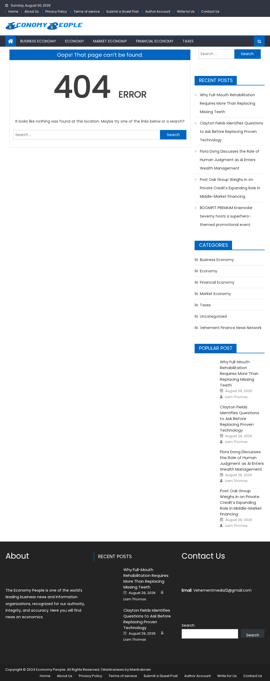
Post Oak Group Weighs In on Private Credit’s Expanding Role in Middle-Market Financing (230, 188)
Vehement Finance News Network (231, 327)
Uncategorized (213, 316)
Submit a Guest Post (122, 11)
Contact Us (210, 11)
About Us (32, 11)
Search (188, 625)
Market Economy (110, 41)
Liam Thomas (236, 397)
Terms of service (87, 11)
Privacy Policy (56, 11)
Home (13, 11)
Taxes (188, 41)
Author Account (157, 11)
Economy (74, 41)
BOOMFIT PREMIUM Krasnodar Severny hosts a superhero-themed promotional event (226, 216)
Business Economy (38, 41)
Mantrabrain (140, 669)
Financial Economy (154, 41)
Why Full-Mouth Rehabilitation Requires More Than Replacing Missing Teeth (227, 103)
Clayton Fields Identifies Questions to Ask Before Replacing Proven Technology (231, 131)
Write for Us (186, 11)
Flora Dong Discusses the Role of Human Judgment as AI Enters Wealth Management (229, 160)
